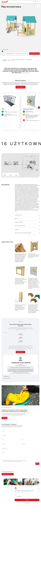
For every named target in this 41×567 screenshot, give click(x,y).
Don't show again (27, 502)
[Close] (38, 487)
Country (16, 494)
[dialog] (20, 283)
